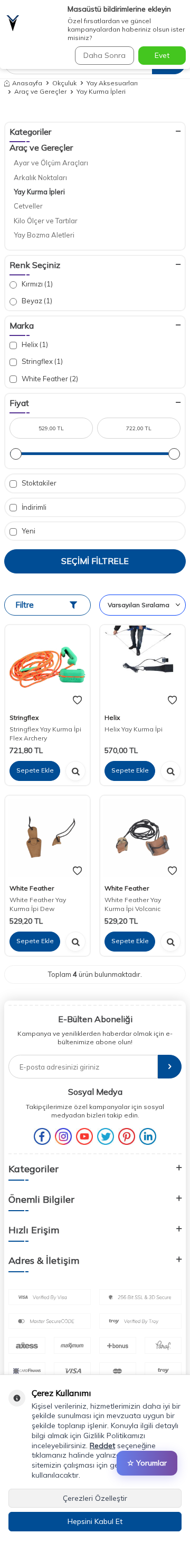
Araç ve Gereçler (40, 91)
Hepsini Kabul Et (95, 1521)
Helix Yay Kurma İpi (133, 729)
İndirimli (33, 507)
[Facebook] (42, 1136)
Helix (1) (34, 344)
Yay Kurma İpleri (39, 191)
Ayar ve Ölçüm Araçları (51, 163)
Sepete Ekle (35, 770)
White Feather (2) (49, 378)
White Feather (32, 888)
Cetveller (28, 206)
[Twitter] (105, 1136)
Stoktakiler (38, 483)
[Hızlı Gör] (75, 771)
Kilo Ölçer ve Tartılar (46, 220)
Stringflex (24, 717)
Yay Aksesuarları (112, 83)
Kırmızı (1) (36, 284)
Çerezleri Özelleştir (95, 1498)
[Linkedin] (147, 1136)
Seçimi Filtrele (95, 561)
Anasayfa (27, 83)
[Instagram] (63, 1136)
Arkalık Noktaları (40, 177)
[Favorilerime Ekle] (77, 700)
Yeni (27, 531)
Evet (162, 55)
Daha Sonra (104, 55)
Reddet (102, 1445)
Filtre (24, 605)
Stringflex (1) (41, 361)
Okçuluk (64, 83)
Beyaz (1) (36, 300)
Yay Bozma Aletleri (44, 235)
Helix (112, 717)
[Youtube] (84, 1136)
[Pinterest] (126, 1136)
